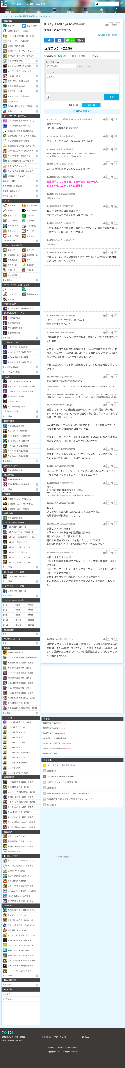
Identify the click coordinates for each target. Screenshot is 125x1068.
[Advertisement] (82, 288)
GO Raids (85, 1037)
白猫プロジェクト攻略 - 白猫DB (13, 1037)
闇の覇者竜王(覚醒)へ (109, 34)
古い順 (91, 105)
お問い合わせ (72, 1047)
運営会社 (60, 1047)
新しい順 (73, 105)
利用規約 (51, 1047)
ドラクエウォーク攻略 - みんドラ (27, 4)
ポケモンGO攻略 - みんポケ (12, 1040)
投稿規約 (62, 55)
